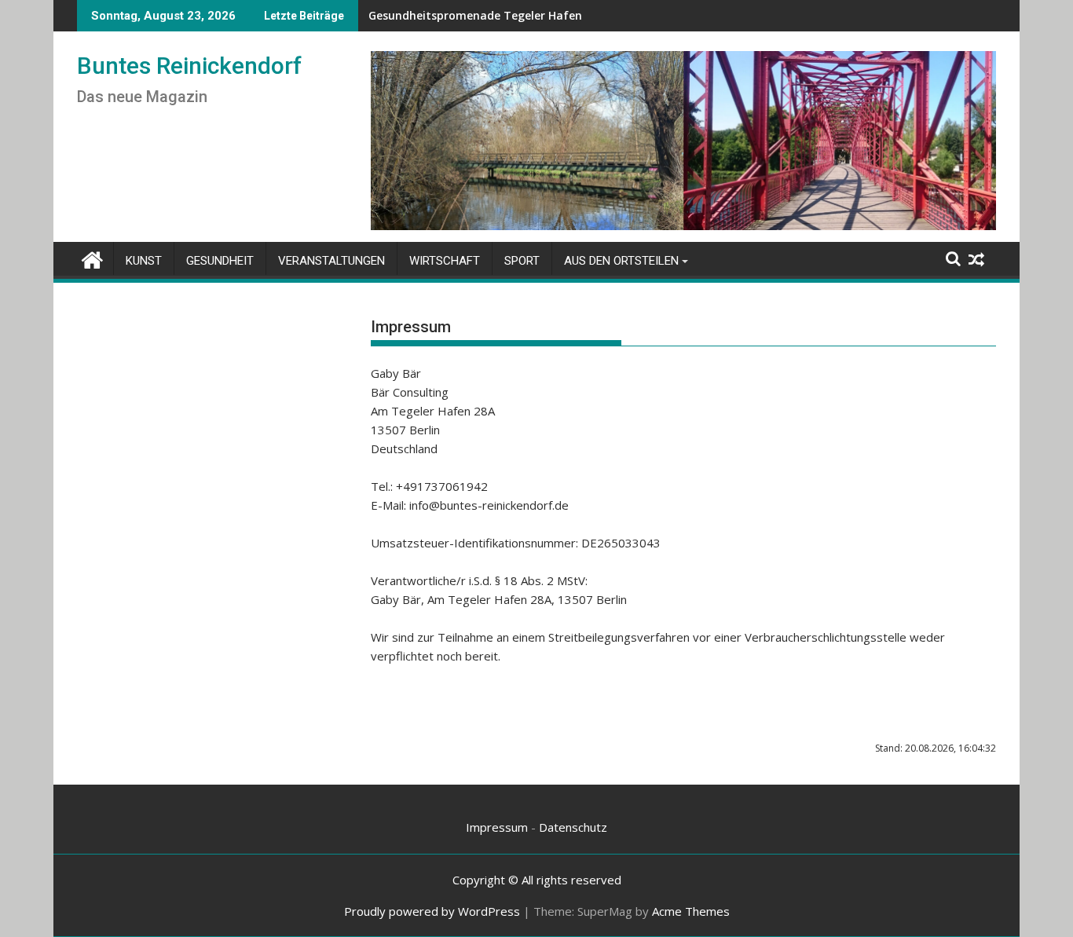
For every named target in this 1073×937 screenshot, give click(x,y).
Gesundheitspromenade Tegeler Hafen (475, 15)
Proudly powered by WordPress (432, 911)
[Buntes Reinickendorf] (92, 258)
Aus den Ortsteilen (621, 261)
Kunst (144, 261)
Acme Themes (691, 911)
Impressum (497, 827)
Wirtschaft (444, 261)
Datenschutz (573, 827)
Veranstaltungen (331, 261)
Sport (522, 261)
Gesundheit (220, 261)
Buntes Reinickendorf (189, 65)
